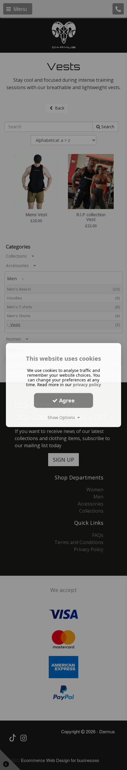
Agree (66, 400)
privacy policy (87, 384)
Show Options (62, 417)
